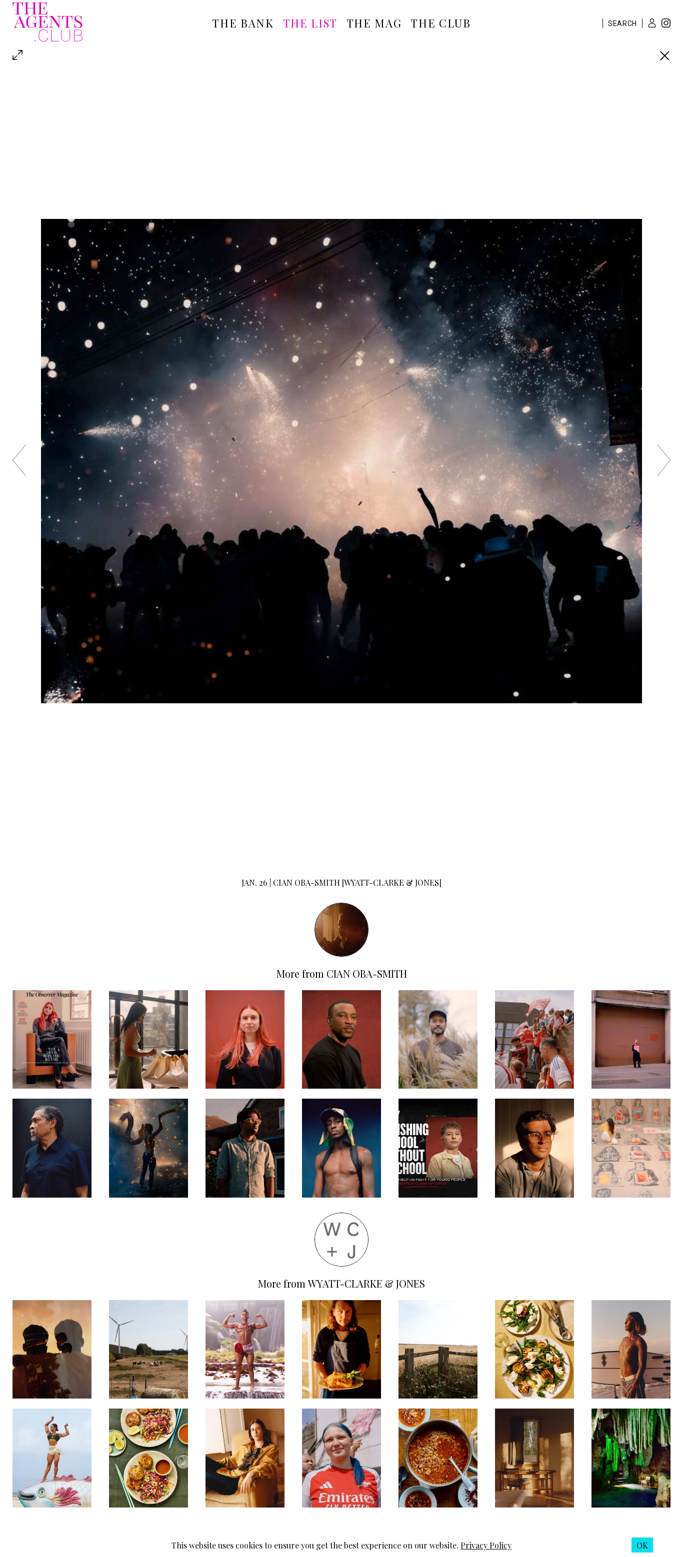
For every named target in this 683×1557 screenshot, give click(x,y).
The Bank (243, 22)
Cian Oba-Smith (366, 973)
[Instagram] (666, 24)
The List (310, 22)
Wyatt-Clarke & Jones (366, 1283)
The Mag (374, 22)
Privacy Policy (486, 1545)
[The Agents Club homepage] (47, 22)
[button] (652, 22)
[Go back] (664, 55)
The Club (440, 22)
